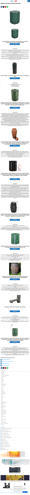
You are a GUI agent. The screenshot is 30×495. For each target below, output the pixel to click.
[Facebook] (1, 7)
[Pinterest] (5, 7)
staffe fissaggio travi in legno (5, 443)
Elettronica (2, 390)
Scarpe (2, 415)
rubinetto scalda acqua (5, 363)
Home (2, 398)
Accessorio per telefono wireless (5, 375)
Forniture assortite (3, 393)
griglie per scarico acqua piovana (7, 361)
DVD (1, 389)
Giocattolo (2, 394)
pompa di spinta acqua (5, 365)
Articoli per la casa (3, 376)
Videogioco (2, 424)
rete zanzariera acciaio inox (5, 449)
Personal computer (3, 406)
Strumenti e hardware (3, 419)
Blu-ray (2, 381)
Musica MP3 (2, 403)
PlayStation (2, 407)
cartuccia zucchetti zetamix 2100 (6, 446)
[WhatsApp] (7, 7)
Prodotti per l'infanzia (3, 410)
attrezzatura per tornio (4, 440)
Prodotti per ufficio (3, 411)
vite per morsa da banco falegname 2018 (7, 437)
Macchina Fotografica (3, 402)
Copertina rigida (3, 385)
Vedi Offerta (15, 44)
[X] (3, 7)
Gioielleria (2, 397)
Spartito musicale (3, 416)
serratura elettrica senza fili (5, 430)
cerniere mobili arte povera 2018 (6, 434)
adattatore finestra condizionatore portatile (7, 428)
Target (2, 420)
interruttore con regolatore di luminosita (6, 431)
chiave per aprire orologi (5, 433)
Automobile (2, 380)
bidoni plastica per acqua (6, 359)
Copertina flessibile (3, 384)
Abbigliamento (3, 372)
